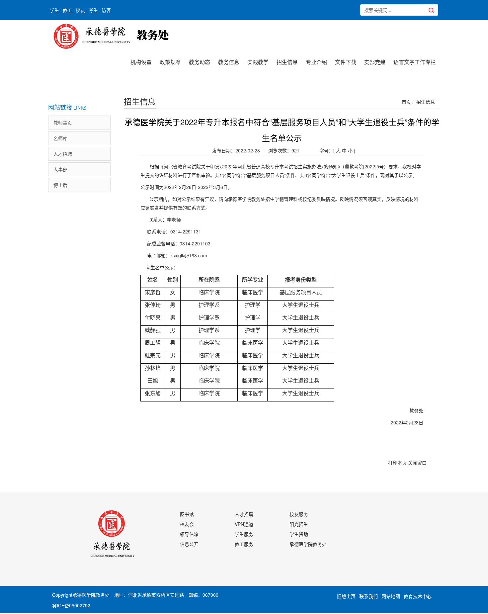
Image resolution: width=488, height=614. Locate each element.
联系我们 (368, 596)
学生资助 (298, 534)
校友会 (187, 524)
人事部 (60, 169)
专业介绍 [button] (316, 62)
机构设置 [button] (141, 62)
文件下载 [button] (345, 62)
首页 (406, 101)
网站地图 (390, 596)
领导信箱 (189, 534)
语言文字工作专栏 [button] (414, 62)
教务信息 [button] (228, 62)
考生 (93, 10)
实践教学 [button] (258, 62)
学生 (54, 10)
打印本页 (397, 462)
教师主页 (62, 122)
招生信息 (425, 101)
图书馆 (187, 514)
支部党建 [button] (374, 62)
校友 (80, 10)
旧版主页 (346, 596)
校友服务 (298, 514)
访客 (106, 10)
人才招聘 (62, 153)
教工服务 (244, 544)
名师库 (60, 138)
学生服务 (244, 534)
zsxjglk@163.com (188, 255)
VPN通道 (244, 524)
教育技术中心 (418, 596)
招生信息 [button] (287, 62)
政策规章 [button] (170, 62)
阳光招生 (298, 524)
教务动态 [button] (199, 62)
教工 (67, 10)
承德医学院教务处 (308, 544)
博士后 (60, 185)
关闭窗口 (417, 462)
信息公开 (189, 544)
